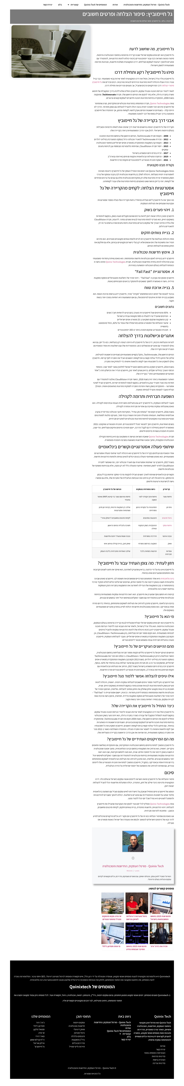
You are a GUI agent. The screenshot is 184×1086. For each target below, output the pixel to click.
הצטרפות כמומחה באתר (154, 1052)
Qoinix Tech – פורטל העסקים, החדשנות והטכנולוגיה (146, 4)
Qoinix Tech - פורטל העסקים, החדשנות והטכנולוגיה (133, 866)
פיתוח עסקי (167, 525)
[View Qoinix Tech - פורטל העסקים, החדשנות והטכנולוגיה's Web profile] (133, 858)
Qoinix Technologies (160, 103)
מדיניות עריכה (159, 1063)
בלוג (60, 4)
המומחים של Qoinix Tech (95, 4)
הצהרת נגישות (159, 1059)
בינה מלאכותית (167, 578)
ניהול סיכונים (167, 518)
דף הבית (169, 21)
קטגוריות (74, 4)
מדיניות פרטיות (158, 1056)
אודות (115, 4)
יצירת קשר (47, 4)
